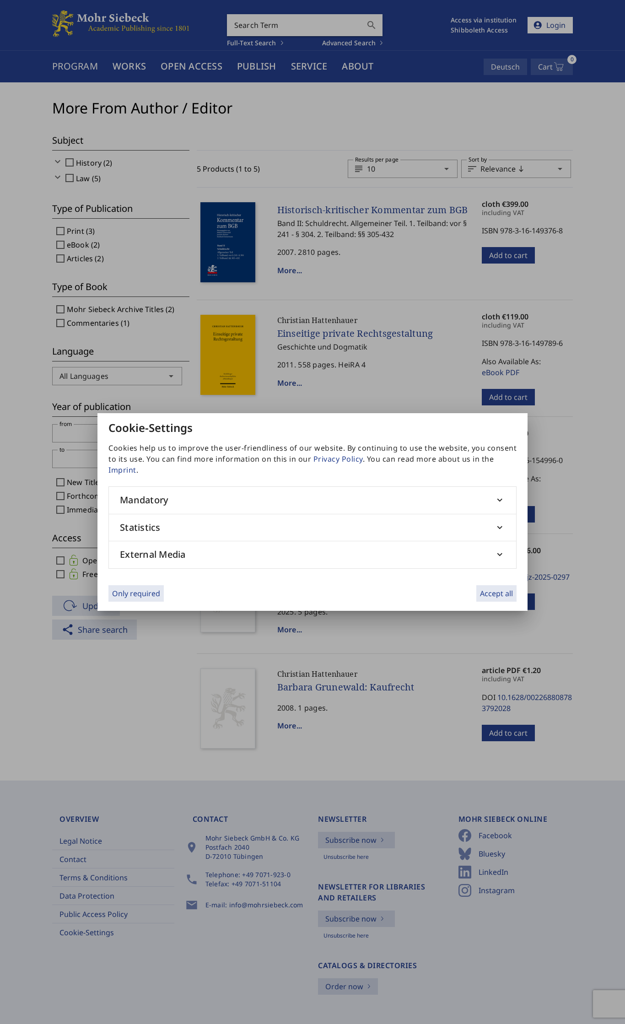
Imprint (122, 470)
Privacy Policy (338, 459)
